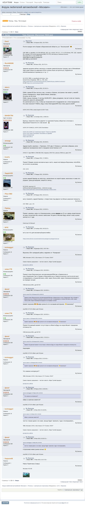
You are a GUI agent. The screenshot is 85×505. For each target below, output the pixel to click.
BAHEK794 (9, 116)
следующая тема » (77, 29)
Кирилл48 (9, 459)
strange (8, 141)
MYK (6, 227)
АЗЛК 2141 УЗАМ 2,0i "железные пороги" (34, 131)
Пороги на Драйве (51, 131)
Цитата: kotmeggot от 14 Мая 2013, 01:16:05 (32, 442)
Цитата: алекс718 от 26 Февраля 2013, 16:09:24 (33, 341)
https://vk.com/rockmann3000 (35, 83)
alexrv (7, 87)
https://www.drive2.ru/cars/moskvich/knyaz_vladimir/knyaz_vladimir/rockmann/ (44, 81)
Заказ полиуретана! (28, 135)
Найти (79, 2)
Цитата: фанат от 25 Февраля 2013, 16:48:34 (32, 318)
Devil (7, 41)
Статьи (22, 2)
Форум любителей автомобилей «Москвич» (26, 7)
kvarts (7, 157)
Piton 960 (8, 194)
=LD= (57, 26)
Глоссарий (29, 2)
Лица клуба (38, 2)
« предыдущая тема (66, 29)
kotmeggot (9, 247)
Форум (16, 2)
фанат (7, 289)
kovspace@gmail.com (62, 502)
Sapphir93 (9, 173)
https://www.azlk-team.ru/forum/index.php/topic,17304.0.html (39, 189)
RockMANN (9, 63)
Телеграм (46, 2)
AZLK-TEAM (7, 2)
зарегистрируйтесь (36, 12)
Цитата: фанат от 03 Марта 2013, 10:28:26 (32, 414)
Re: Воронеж (30, 63)
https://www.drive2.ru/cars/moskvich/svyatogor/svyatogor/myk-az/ (41, 238)
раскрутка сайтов (28, 265)
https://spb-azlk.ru (28, 136)
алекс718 (8, 269)
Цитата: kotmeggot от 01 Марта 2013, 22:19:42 (33, 392)
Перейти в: (60, 489)
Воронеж (29, 41)
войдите (26, 12)
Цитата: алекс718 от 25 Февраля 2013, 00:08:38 (33, 294)
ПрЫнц (7, 208)
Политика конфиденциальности (32, 502)
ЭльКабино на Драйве (46, 133)
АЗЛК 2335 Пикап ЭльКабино (31, 133)
